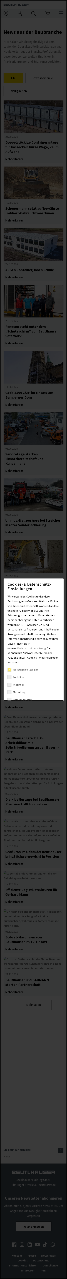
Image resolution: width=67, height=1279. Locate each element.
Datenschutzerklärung (31, 648)
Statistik (18, 685)
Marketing (19, 692)
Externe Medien (22, 700)
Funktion (18, 677)
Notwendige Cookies (25, 670)
